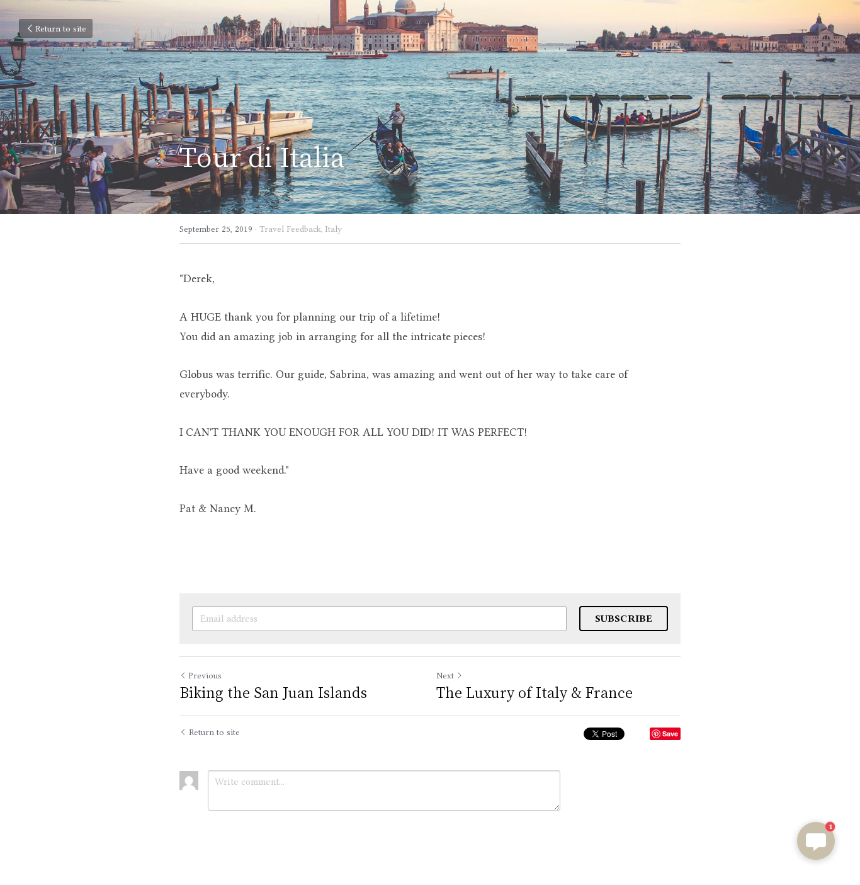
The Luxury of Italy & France (534, 692)
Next (445, 675)
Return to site (60, 28)
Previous (205, 675)
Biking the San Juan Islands (273, 692)
